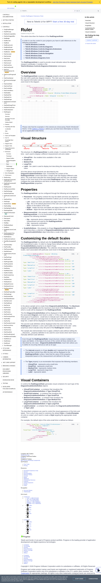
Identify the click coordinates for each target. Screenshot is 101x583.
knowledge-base (8, 380)
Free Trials (26, 464)
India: (33, 500)
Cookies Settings (93, 578)
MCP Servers (24, 460)
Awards (26, 547)
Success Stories (28, 490)
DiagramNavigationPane (11, 161)
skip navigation (10, 8)
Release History (28, 474)
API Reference (7, 392)
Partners (26, 481)
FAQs (25, 485)
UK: (33, 499)
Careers (26, 551)
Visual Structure (33, 138)
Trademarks (25, 573)
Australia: (34, 503)
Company (26, 544)
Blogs (25, 477)
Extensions (37, 16)
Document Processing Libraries (7, 371)
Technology (27, 546)
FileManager (9, 166)
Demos (26, 472)
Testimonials (27, 491)
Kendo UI (23, 457)
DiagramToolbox (10, 158)
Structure (7, 116)
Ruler (7, 164)
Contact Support (91, 40)
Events (25, 484)
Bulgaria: (33, 502)
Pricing (26, 465)
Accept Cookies (79, 578)
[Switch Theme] (98, 11)
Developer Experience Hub (31, 470)
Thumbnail (8, 156)
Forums (26, 476)
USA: (33, 498)
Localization (8, 129)
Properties (29, 189)
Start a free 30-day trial (63, 21)
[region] (50, 579)
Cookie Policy (30, 579)
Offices (25, 553)
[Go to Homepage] (15, 8)
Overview (7, 114)
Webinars (26, 478)
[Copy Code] (77, 86)
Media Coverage (28, 550)
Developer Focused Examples (10, 119)
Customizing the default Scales (45, 238)
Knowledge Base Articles (9, 140)
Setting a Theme (38, 129)
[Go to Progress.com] (25, 537)
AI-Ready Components (34, 460)
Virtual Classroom (28, 482)
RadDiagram (29, 16)
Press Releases (28, 549)
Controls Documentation (8, 15)
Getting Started (8, 122)
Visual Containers (35, 380)
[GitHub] (28, 515)
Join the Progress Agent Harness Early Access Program (73, 2)
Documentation (28, 473)
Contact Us (27, 496)
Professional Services (29, 480)
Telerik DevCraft (25, 455)
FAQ (6, 131)
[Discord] (28, 517)
